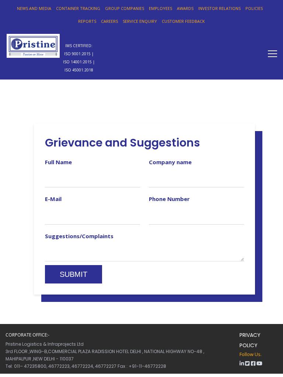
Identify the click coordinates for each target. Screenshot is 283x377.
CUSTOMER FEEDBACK (183, 21)
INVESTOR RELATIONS (219, 8)
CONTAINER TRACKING (78, 8)
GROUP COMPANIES (124, 8)
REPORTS (87, 21)
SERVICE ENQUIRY (140, 21)
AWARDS (185, 8)
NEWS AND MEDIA (34, 8)
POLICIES (254, 8)
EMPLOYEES (160, 8)
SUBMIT (73, 274)
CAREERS (109, 21)
